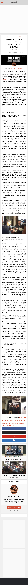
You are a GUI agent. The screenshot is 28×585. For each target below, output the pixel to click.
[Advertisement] (14, 19)
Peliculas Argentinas (13, 423)
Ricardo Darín (11, 425)
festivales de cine (11, 422)
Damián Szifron (14, 420)
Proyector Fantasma (13, 52)
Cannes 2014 (6, 420)
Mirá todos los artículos (14, 507)
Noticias (21, 36)
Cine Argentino (8, 36)
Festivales (15, 36)
